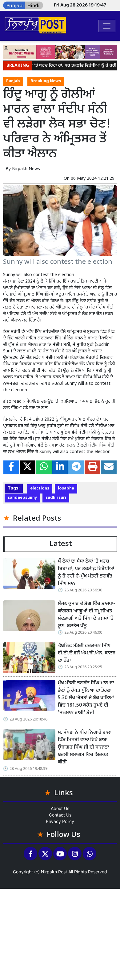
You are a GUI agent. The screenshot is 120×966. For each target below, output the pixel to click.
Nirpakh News (26, 169)
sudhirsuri (56, 497)
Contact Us (60, 814)
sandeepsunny (22, 497)
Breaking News (45, 81)
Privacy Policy (60, 821)
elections (39, 488)
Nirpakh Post (54, 871)
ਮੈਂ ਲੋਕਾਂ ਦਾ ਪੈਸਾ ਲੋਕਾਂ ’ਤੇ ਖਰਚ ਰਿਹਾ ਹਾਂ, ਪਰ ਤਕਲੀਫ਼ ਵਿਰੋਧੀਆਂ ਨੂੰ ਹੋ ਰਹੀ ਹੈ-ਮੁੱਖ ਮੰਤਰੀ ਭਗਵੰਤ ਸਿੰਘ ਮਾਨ (86, 572)
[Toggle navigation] (106, 26)
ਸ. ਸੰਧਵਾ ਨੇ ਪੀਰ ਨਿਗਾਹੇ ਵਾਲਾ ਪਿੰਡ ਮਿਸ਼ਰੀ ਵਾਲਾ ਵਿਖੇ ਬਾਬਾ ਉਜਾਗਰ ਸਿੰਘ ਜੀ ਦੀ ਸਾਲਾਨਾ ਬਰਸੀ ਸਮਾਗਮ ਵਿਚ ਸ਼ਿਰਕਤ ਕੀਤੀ (84, 747)
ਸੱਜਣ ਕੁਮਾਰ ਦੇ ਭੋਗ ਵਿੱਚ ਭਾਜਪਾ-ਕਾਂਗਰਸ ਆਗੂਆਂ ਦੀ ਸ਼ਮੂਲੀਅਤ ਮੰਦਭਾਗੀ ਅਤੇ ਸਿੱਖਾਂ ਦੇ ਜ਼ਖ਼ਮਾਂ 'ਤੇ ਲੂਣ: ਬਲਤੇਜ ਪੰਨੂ (86, 615)
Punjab (13, 81)
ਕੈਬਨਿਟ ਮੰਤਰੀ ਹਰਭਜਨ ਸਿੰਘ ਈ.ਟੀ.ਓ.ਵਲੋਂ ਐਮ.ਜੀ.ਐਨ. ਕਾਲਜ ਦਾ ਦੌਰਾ (86, 653)
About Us (60, 808)
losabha (66, 488)
